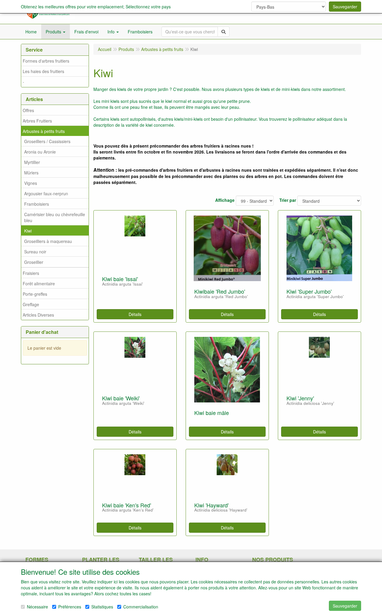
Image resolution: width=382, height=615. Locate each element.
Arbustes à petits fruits (44, 131)
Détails (135, 314)
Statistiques (102, 607)
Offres (28, 110)
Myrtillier (32, 162)
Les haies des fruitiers (43, 71)
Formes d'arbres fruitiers (46, 61)
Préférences (69, 607)
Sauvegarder (345, 7)
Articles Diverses (38, 315)
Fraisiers (31, 273)
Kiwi (28, 231)
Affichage (225, 200)
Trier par (287, 200)
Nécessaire (37, 607)
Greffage (31, 304)
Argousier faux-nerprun (46, 193)
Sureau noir (35, 252)
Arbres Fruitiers (37, 121)
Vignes (30, 183)
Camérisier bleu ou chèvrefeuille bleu (54, 217)
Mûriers (31, 173)
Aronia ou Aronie (40, 152)
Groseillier (33, 262)
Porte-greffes (35, 294)
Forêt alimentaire (39, 283)
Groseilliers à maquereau (48, 241)
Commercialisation (140, 607)
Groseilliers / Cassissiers (47, 141)
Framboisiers (36, 204)
